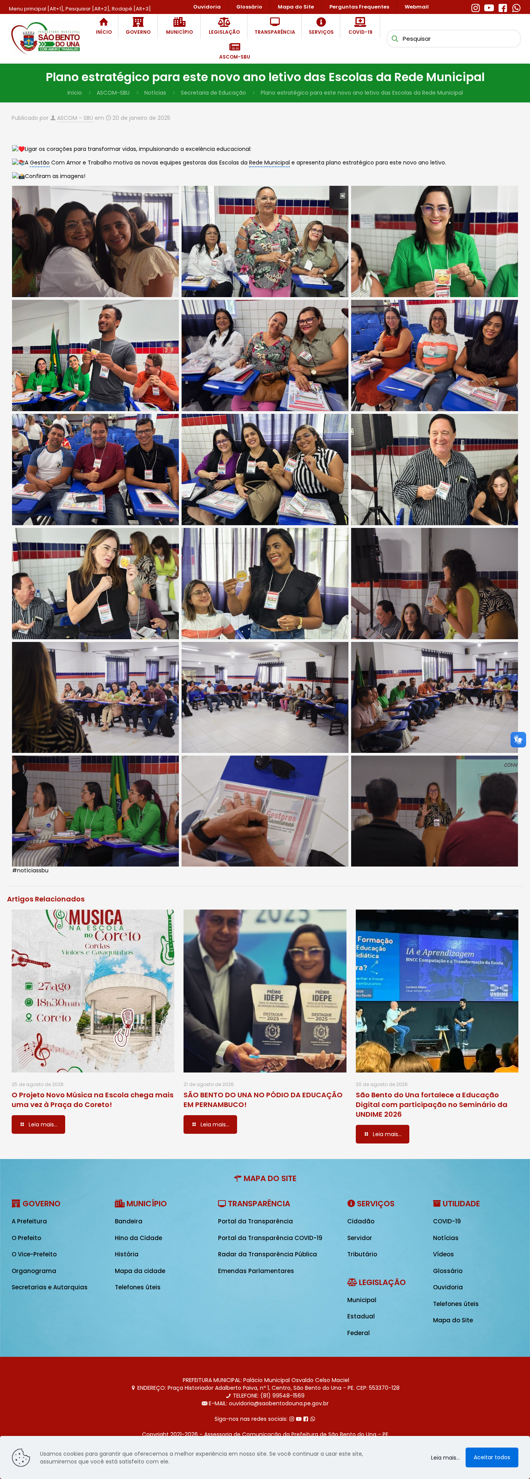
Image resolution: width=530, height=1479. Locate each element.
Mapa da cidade (140, 1271)
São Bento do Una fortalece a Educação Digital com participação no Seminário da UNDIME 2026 (431, 1104)
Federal (358, 1333)
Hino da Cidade (138, 1238)
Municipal (361, 1300)
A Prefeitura (29, 1221)
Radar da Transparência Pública (267, 1254)
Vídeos (443, 1254)
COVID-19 (447, 1221)
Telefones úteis (138, 1287)
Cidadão (360, 1221)
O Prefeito (26, 1238)
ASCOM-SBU (113, 93)
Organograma (34, 1271)
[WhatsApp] (516, 7)
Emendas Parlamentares (256, 1271)
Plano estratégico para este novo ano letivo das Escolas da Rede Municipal (362, 93)
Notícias (155, 93)
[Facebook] (502, 7)
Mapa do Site (453, 1320)
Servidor (359, 1238)
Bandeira (128, 1221)
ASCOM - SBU (75, 118)
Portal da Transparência (255, 1221)
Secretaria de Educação (213, 93)
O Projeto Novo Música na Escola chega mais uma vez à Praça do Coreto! (92, 1099)
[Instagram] (475, 7)
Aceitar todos (492, 1457)
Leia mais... (445, 1458)
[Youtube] (489, 7)
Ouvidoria (448, 1287)
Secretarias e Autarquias (50, 1287)
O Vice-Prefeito (34, 1254)
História (127, 1254)
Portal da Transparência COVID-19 (270, 1238)
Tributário (362, 1254)
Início (75, 93)
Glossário (447, 1271)
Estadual (361, 1316)
